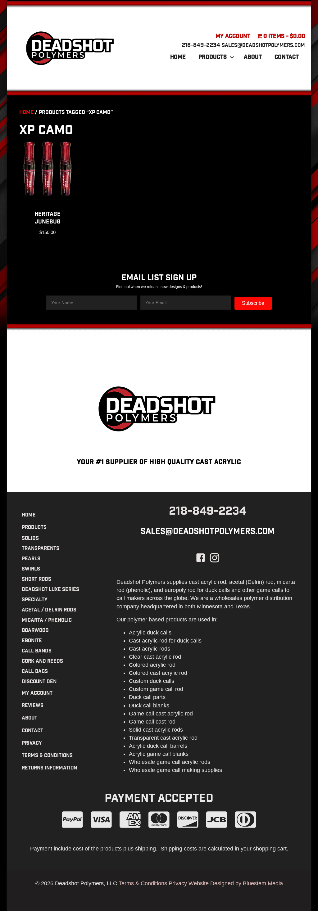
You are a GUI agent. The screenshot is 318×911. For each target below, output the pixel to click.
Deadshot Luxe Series (50, 589)
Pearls (31, 559)
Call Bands (37, 651)
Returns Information (49, 768)
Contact (287, 57)
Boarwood (35, 630)
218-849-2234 (201, 46)
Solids (30, 538)
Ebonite (32, 641)
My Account (233, 37)
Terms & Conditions (47, 756)
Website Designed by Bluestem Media (236, 883)
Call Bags (35, 671)
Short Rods (36, 579)
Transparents (40, 548)
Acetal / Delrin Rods (49, 610)
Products (212, 57)
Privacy (32, 743)
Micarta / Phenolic (47, 620)
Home (178, 57)
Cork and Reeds (42, 661)
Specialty (35, 600)
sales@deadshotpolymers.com (263, 45)
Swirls (31, 569)
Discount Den (39, 682)
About (253, 57)
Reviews (32, 706)
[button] (232, 57)
